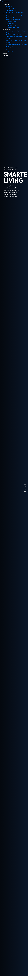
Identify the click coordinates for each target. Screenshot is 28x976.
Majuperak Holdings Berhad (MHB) (16, 35)
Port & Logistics (10, 25)
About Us (9, 6)
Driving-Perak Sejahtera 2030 (14, 12)
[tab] (25, 484)
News (7, 50)
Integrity (5, 54)
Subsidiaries (6, 29)
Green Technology (11, 21)
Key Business (6, 14)
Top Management (11, 10)
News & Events (7, 48)
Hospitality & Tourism (12, 27)
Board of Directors (11, 8)
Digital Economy (11, 23)
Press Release (10, 52)
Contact (5, 56)
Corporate (6, 4)
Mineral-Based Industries (13, 19)
